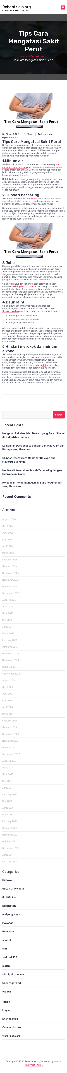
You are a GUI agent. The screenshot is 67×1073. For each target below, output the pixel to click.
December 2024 (10, 653)
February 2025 (9, 640)
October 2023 (9, 747)
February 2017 (9, 861)
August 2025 (9, 600)
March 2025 (8, 633)
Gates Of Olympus (13, 888)
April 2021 (7, 855)
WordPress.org (11, 1035)
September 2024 (11, 673)
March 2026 (8, 553)
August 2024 (9, 680)
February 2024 (9, 720)
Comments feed (12, 1027)
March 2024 (8, 714)
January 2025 (9, 647)
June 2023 (8, 774)
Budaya (7, 880)
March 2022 (8, 814)
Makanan (7, 922)
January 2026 (9, 566)
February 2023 (9, 794)
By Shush (28, 134)
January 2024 (9, 727)
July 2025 (7, 606)
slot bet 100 (9, 957)
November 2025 (10, 580)
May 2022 (7, 801)
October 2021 (9, 841)
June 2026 (8, 533)
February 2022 (9, 821)
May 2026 (7, 539)
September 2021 (10, 848)
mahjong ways (11, 914)
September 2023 (11, 754)
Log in (6, 1010)
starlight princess (13, 974)
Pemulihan (37, 56)
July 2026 (7, 526)
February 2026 (9, 559)
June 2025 (8, 613)
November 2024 (10, 660)
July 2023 (7, 767)
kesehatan (9, 905)
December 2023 (10, 734)
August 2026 (9, 519)
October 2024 (9, 667)
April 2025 (7, 627)
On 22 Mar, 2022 (10, 134)
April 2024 (7, 707)
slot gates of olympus (25, 286)
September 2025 (11, 593)
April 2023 (7, 788)
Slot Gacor (32, 198)
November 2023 (10, 741)
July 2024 (7, 687)
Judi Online (9, 897)
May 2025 (7, 620)
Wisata (6, 991)
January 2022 (9, 828)
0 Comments (12, 137)
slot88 (6, 965)
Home (23, 56)
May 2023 (7, 781)
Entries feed (10, 1018)
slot (44, 365)
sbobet (6, 940)
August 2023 (9, 761)
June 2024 (8, 694)
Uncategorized (11, 983)
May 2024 (7, 700)
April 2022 (7, 808)
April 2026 (7, 546)
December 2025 (10, 573)
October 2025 (9, 586)
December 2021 (10, 834)
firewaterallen (10, 311)
